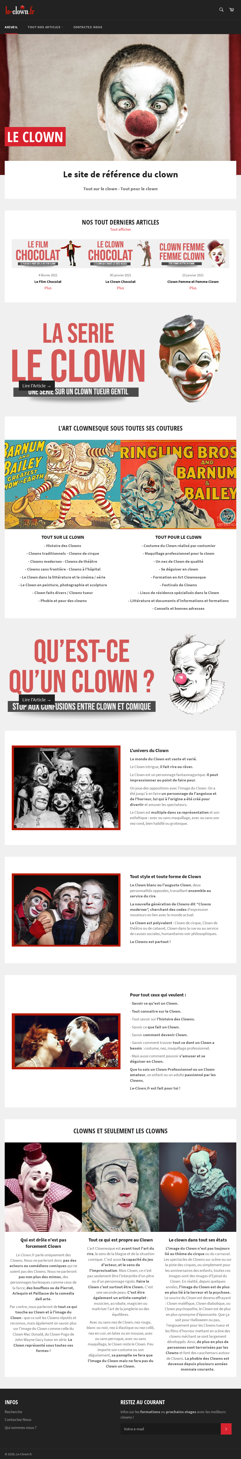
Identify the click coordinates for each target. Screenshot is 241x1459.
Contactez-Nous (18, 1419)
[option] (120, 104)
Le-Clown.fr (24, 1454)
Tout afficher (120, 229)
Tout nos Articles (44, 27)
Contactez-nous (87, 27)
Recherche (13, 1411)
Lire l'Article (36, 386)
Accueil (11, 27)
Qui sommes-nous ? (20, 1427)
